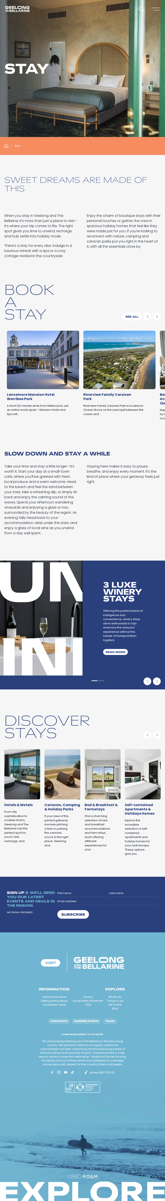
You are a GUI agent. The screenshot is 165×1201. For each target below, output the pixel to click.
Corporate (58, 1021)
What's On (115, 997)
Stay (115, 1008)
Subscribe (73, 914)
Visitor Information (54, 997)
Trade (110, 1021)
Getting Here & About (54, 1001)
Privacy (88, 997)
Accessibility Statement (88, 1001)
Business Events (86, 1021)
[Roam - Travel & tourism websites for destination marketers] (90, 1176)
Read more (117, 652)
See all (131, 316)
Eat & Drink (115, 1004)
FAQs (88, 1004)
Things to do (115, 1001)
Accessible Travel (54, 1004)
